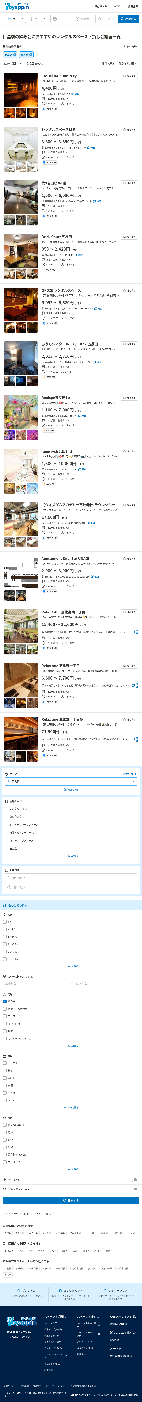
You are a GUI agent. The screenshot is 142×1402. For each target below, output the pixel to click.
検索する (130, 18)
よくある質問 (50, 1363)
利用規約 (48, 1369)
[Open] (22, 18)
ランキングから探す (53, 1348)
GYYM (113, 1339)
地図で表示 (73, 789)
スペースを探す (51, 1323)
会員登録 (133, 6)
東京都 (15, 1213)
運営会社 (25, 1385)
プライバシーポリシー (56, 1385)
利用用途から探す (52, 1335)
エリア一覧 (128, 774)
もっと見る (73, 855)
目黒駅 (37, 1213)
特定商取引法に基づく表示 (83, 1385)
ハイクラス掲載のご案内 (86, 1334)
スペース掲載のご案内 (86, 1325)
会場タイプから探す (53, 1329)
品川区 (26, 1213)
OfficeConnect (117, 1323)
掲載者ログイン (84, 1341)
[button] (70, 808)
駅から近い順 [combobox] (126, 63)
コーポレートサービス (53, 1356)
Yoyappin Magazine (119, 1355)
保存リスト (101, 6)
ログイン (118, 6)
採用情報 (37, 1385)
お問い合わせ (10, 1385)
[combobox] (41, 19)
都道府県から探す (52, 1341)
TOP (5, 1213)
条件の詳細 (132, 46)
